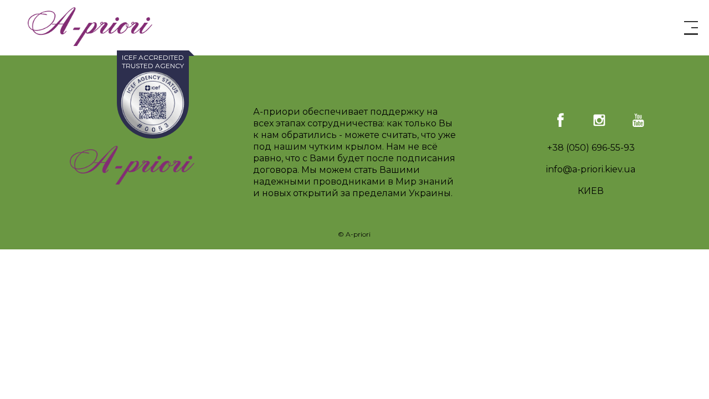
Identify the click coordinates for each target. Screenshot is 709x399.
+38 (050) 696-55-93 (591, 147)
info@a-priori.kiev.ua (590, 169)
